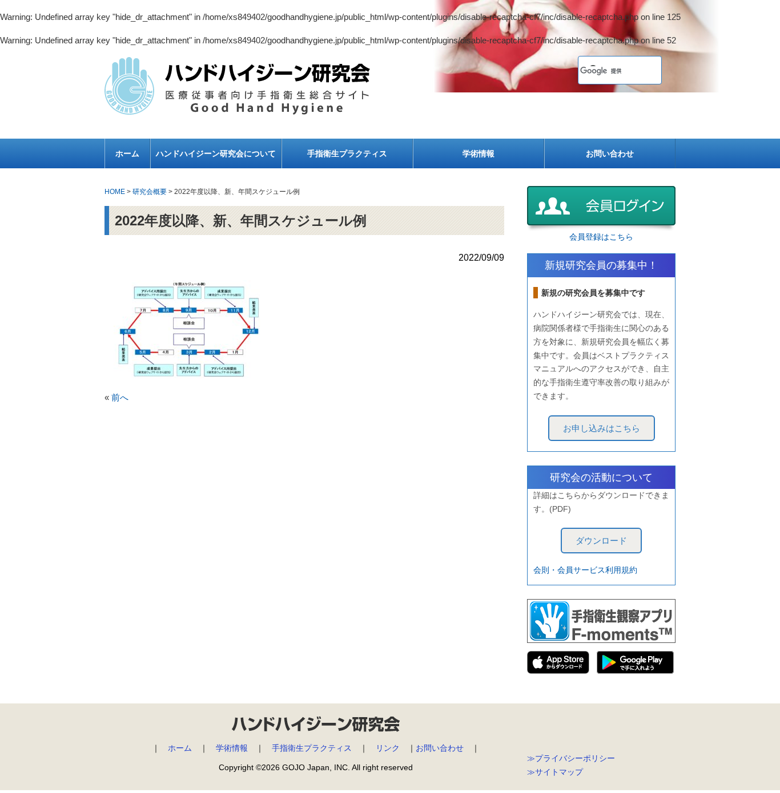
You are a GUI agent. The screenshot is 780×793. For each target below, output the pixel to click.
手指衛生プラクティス (347, 153)
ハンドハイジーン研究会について (216, 153)
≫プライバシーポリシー (571, 758)
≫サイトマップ (555, 771)
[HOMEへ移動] (114, 184)
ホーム (127, 153)
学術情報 (478, 153)
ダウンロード (601, 540)
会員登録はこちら (601, 236)
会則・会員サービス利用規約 (585, 569)
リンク (388, 747)
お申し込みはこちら (601, 428)
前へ (119, 397)
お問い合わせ (610, 153)
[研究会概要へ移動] (149, 184)
